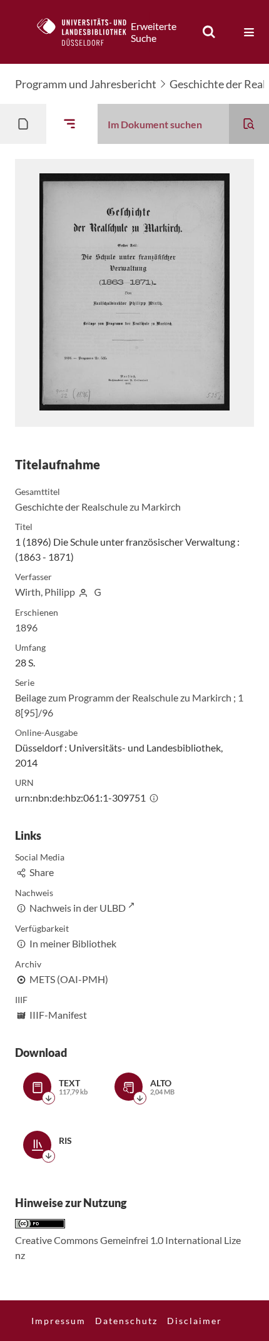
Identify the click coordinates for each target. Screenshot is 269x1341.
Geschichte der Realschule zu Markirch (98, 506)
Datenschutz (126, 1320)
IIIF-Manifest (58, 1015)
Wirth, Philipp (45, 592)
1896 (26, 627)
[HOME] (88, 32)
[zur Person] (83, 592)
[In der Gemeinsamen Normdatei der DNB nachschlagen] (97, 592)
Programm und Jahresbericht (85, 84)
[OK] (209, 32)
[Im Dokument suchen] (249, 124)
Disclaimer (194, 1320)
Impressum (58, 1320)
